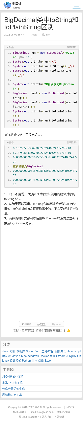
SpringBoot (33, 351)
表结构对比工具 (12, 395)
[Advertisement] (41, 271)
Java (5, 351)
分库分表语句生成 (13, 388)
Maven (15, 356)
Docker (44, 356)
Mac (24, 356)
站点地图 (47, 416)
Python (26, 360)
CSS (41, 360)
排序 (34, 360)
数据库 (21, 351)
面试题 (6, 356)
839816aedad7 (30, 416)
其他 (52, 356)
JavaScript (74, 351)
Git (79, 356)
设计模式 (15, 360)
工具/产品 (48, 351)
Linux (5, 360)
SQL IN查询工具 (12, 382)
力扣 (12, 351)
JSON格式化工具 (13, 376)
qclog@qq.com (45, 412)
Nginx (72, 356)
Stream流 (62, 356)
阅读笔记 (60, 351)
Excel (48, 360)
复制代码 (72, 47)
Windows (33, 356)
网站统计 (59, 416)
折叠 (11, 47)
